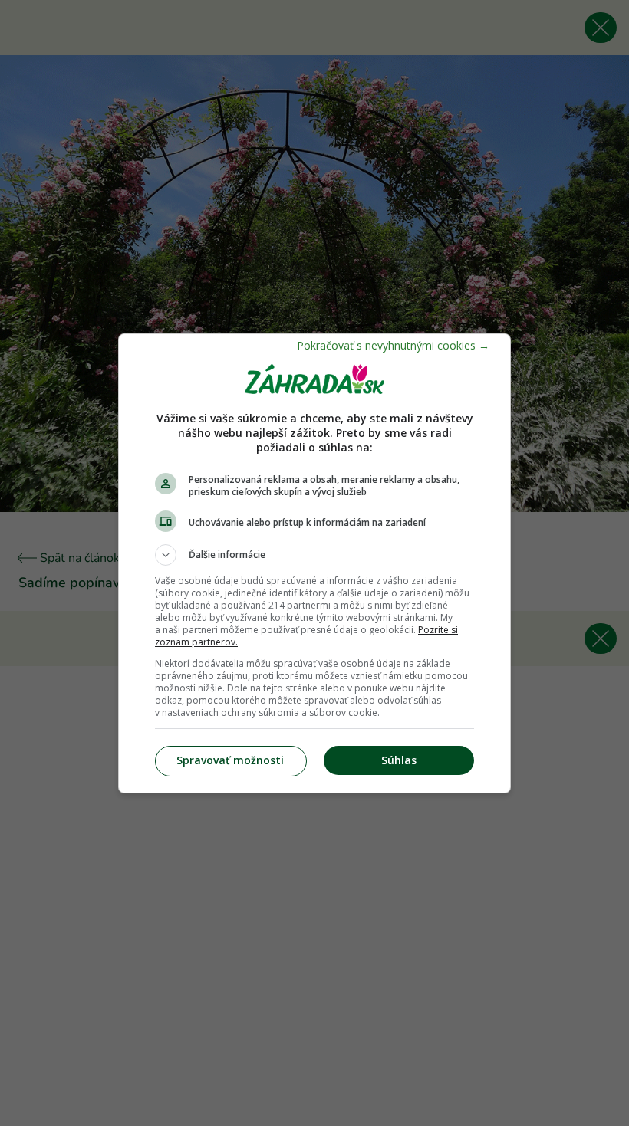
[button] (314, 555)
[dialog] (314, 563)
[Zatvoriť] (393, 345)
